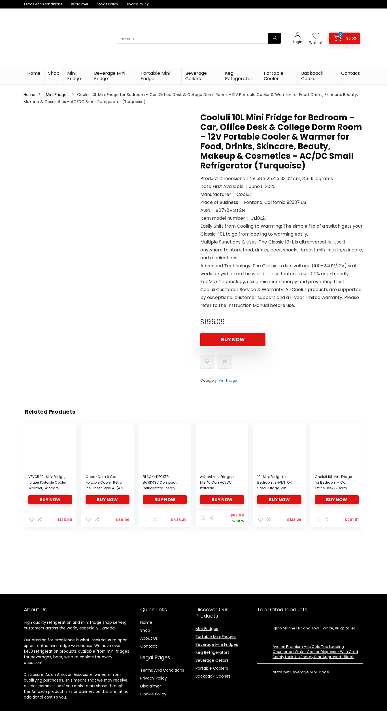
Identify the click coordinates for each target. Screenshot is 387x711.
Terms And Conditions (43, 4)
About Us (149, 638)
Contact (350, 73)
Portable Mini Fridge (155, 76)
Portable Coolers (211, 668)
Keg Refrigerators (212, 652)
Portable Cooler (273, 76)
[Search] (274, 38)
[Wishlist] (315, 36)
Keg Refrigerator (238, 76)
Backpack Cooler (312, 76)
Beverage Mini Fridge (109, 76)
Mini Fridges (206, 628)
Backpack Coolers (213, 676)
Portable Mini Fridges (215, 636)
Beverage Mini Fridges (216, 644)
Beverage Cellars (196, 76)
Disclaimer (79, 4)
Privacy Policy (137, 4)
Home (34, 73)
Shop (53, 73)
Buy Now (233, 339)
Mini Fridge (74, 76)
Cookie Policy (106, 4)
